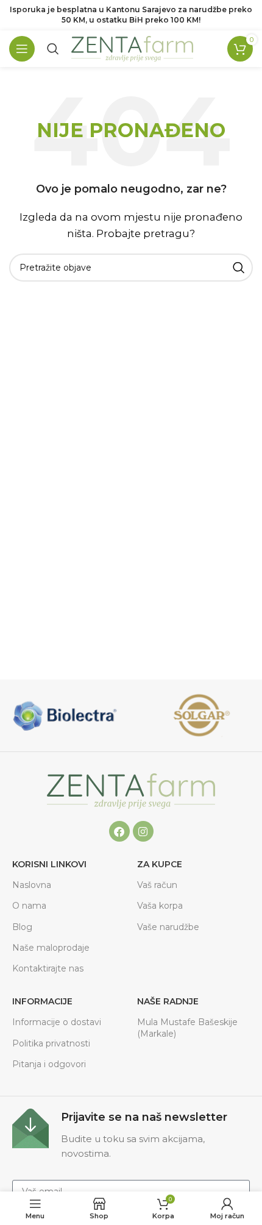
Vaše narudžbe (168, 926)
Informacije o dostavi (56, 1022)
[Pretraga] (53, 49)
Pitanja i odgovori (49, 1064)
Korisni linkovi (49, 864)
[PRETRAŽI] (239, 268)
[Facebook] (119, 831)
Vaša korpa (160, 905)
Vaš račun (157, 884)
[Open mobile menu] (22, 49)
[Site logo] (132, 48)
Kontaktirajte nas (47, 968)
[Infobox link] (131, 1135)
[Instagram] (143, 831)
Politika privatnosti (51, 1043)
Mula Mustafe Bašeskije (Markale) (187, 1028)
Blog (22, 926)
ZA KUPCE (159, 864)
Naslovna (31, 884)
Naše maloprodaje (51, 947)
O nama (29, 905)
